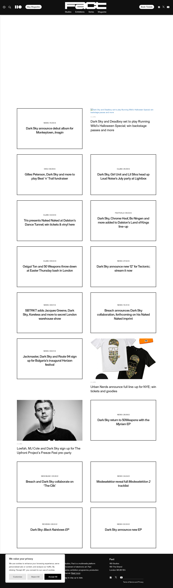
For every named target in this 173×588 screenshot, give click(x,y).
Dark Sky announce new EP (123, 529)
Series (91, 12)
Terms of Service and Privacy (133, 582)
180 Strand (18, 7)
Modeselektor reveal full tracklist (123, 483)
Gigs (46, 169)
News (46, 123)
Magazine (102, 12)
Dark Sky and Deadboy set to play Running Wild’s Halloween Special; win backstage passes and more (120, 125)
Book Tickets (146, 7)
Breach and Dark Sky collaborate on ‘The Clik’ (50, 483)
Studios (68, 12)
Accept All (53, 577)
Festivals (119, 213)
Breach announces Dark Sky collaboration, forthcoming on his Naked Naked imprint (123, 314)
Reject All (35, 577)
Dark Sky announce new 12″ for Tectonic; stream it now (123, 268)
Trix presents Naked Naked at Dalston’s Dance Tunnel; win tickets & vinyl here (50, 222)
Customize (17, 577)
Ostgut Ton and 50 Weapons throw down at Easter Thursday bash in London (50, 268)
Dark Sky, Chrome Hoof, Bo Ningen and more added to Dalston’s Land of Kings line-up (123, 222)
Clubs (93, 117)
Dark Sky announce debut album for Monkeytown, (49, 130)
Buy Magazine (33, 7)
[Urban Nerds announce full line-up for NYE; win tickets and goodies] (123, 358)
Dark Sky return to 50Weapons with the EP (123, 422)
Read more (75, 573)
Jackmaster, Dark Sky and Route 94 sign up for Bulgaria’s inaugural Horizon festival (50, 360)
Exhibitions (79, 12)
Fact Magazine (85, 5)
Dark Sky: (49, 529)
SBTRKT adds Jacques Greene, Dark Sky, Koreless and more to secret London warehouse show (50, 314)
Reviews (46, 524)
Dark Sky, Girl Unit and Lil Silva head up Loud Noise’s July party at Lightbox (123, 176)
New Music (46, 476)
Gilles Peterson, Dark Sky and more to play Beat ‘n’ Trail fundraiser (50, 176)
